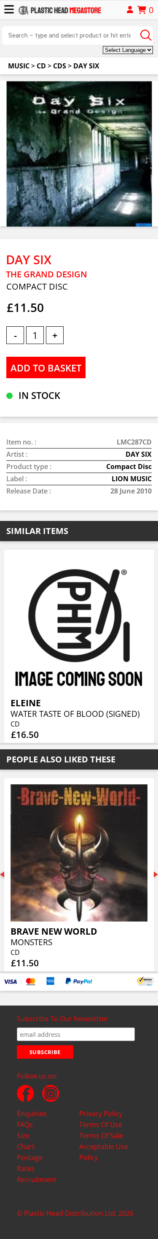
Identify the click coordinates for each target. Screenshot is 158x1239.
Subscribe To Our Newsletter (62, 1018)
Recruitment (36, 1179)
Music (18, 65)
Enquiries (32, 1113)
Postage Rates (30, 1163)
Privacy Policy (100, 1113)
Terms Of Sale (101, 1135)
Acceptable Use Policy (103, 1152)
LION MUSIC (132, 478)
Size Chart (26, 1141)
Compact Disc (129, 466)
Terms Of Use (100, 1124)
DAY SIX (86, 65)
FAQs (25, 1124)
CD (41, 65)
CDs (59, 65)
